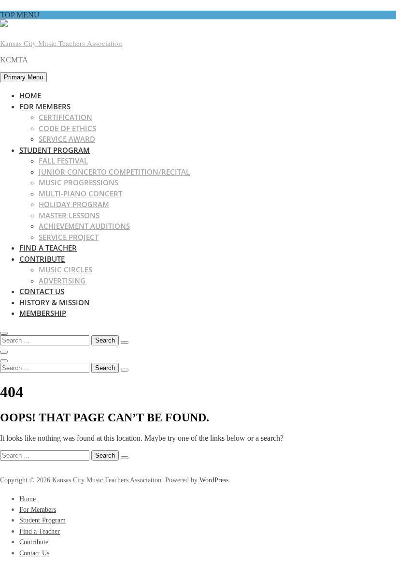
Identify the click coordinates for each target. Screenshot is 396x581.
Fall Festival (63, 160)
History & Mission (54, 302)
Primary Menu (23, 77)
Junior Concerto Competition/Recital (114, 172)
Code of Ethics (67, 128)
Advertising (62, 280)
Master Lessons (69, 215)
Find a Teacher (48, 248)
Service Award (67, 139)
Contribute (42, 259)
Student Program (54, 150)
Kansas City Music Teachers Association (61, 43)
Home (30, 95)
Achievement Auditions (84, 226)
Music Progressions (78, 182)
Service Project (69, 237)
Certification (65, 117)
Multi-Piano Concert (80, 193)
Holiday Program (74, 204)
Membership (42, 313)
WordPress (213, 480)
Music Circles (65, 269)
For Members (45, 106)
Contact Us (41, 291)
